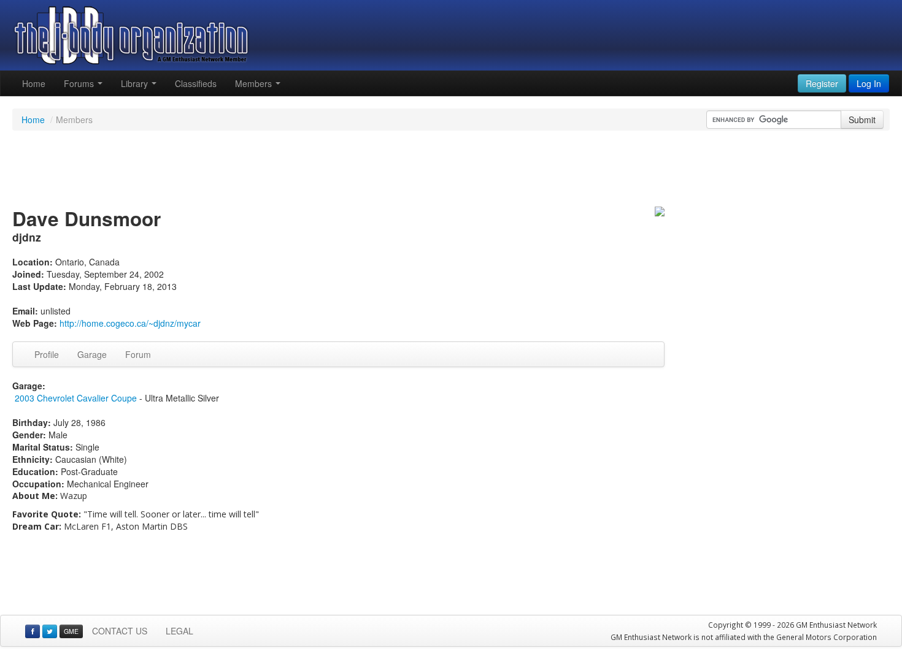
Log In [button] (869, 83)
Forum (138, 354)
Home (33, 83)
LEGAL (179, 631)
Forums (80, 83)
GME (71, 631)
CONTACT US (119, 631)
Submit (862, 119)
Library (135, 83)
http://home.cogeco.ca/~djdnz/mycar (130, 323)
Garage (92, 354)
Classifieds (196, 83)
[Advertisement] (451, 170)
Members (254, 83)
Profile (46, 354)
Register (822, 83)
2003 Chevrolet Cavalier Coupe (76, 398)
